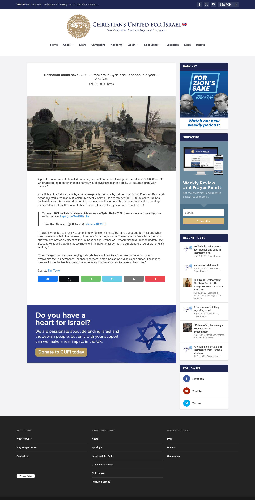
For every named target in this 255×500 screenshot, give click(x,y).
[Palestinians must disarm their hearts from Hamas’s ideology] (187, 349)
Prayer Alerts (214, 268)
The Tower (54, 270)
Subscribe (172, 45)
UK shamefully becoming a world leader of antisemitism (208, 328)
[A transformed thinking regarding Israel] (187, 309)
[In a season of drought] (187, 267)
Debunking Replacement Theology (206, 294)
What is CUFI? (24, 438)
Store (187, 45)
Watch (131, 45)
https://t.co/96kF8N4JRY (74, 216)
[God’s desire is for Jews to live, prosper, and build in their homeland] (187, 248)
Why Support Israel (26, 447)
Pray (169, 438)
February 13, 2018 (96, 224)
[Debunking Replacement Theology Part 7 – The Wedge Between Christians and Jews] (187, 282)
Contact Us (22, 456)
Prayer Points (214, 256)
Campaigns (98, 45)
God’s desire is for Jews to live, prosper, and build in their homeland (208, 249)
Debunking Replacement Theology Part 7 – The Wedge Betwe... (64, 4)
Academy (116, 45)
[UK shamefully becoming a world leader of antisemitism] (187, 327)
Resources (151, 45)
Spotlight (97, 447)
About (66, 45)
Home (54, 45)
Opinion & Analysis (102, 464)
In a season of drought (206, 265)
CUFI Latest (98, 473)
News (82, 45)
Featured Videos (101, 481)
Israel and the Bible (102, 456)
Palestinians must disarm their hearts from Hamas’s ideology (208, 349)
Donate (200, 45)
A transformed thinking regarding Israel (206, 309)
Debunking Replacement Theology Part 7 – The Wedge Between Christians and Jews (208, 285)
